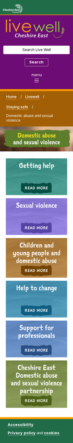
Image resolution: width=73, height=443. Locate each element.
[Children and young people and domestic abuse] (36, 258)
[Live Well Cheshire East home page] (35, 29)
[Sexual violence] (36, 216)
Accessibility (20, 425)
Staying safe (17, 107)
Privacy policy (22, 433)
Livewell (32, 97)
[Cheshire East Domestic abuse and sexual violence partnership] (36, 384)
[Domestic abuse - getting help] (36, 176)
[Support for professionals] (36, 339)
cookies (52, 433)
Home (11, 97)
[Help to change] (36, 299)
